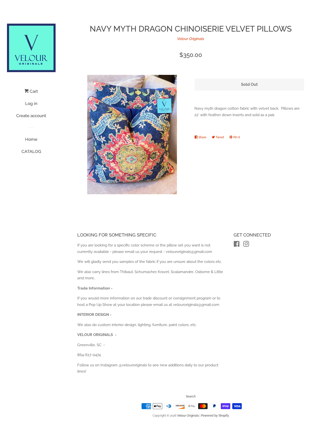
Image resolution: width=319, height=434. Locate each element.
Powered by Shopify (215, 415)
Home (31, 139)
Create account (31, 115)
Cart (33, 91)
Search (191, 396)
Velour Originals (190, 39)
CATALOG (31, 151)
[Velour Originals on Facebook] (237, 245)
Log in (31, 103)
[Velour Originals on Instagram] (246, 245)
